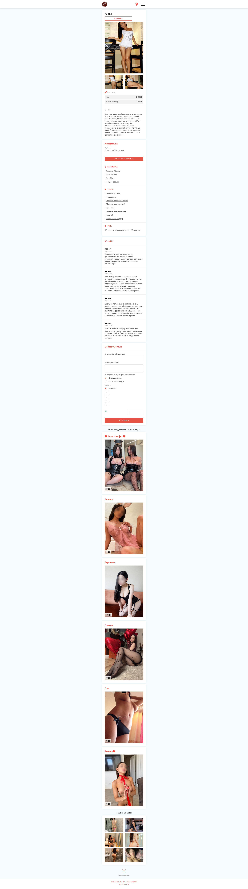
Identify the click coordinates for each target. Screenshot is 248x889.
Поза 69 (109, 215)
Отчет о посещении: (112, 362)
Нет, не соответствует (116, 381)
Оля (107, 688)
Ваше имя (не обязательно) (115, 354)
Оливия (109, 625)
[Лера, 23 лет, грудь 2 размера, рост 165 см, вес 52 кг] (114, 825)
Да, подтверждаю (115, 378)
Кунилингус (111, 197)
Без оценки (113, 388)
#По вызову (135, 230)
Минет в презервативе (116, 211)
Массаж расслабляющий (117, 201)
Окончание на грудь (114, 219)
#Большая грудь (122, 230)
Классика (110, 208)
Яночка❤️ (110, 751)
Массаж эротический (115, 204)
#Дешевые (109, 230)
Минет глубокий (113, 193)
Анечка (109, 499)
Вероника (110, 562)
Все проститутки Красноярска (124, 882)
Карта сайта (124, 884)
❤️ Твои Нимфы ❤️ (115, 436)
